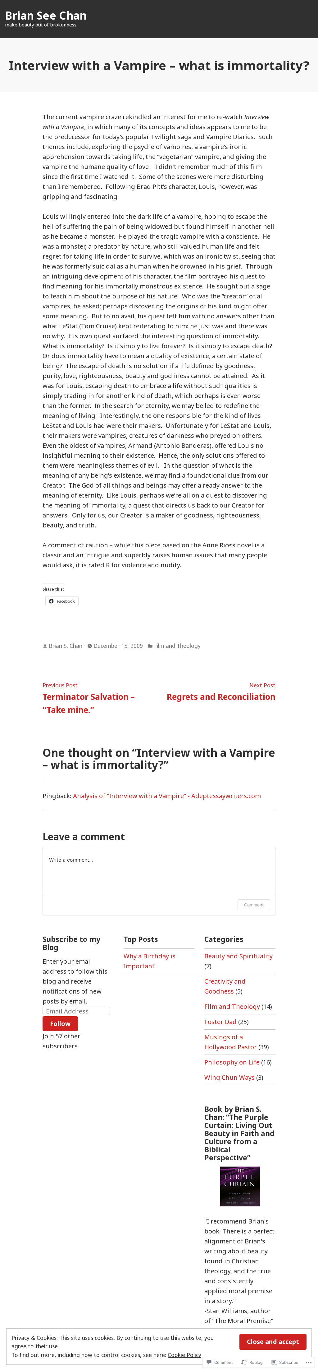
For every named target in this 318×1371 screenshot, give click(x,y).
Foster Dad (220, 1022)
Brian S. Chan (65, 645)
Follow (60, 1023)
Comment (254, 904)
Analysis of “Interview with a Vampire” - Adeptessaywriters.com (167, 796)
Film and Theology (177, 645)
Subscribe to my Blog (71, 943)
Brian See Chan (46, 15)
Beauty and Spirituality (238, 956)
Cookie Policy (184, 1355)
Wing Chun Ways (229, 1077)
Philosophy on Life (232, 1062)
